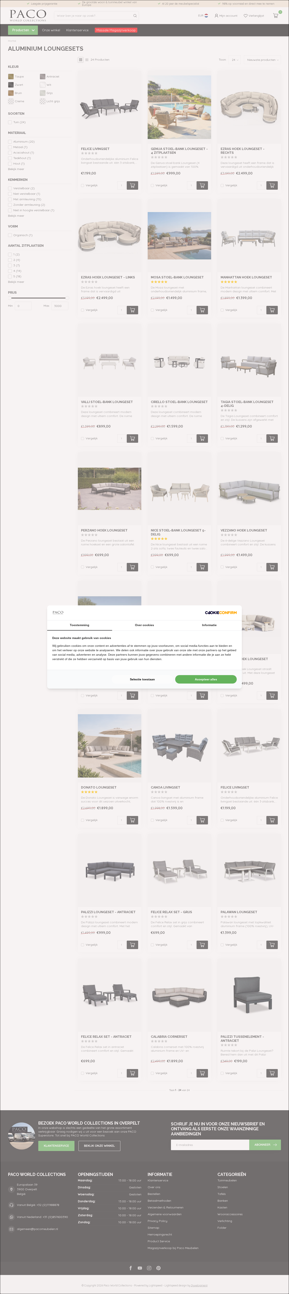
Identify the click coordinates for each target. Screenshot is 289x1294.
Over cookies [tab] (144, 625)
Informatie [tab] (209, 625)
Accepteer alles (206, 679)
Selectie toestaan (142, 679)
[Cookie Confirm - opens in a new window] (221, 612)
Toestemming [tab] (79, 625)
